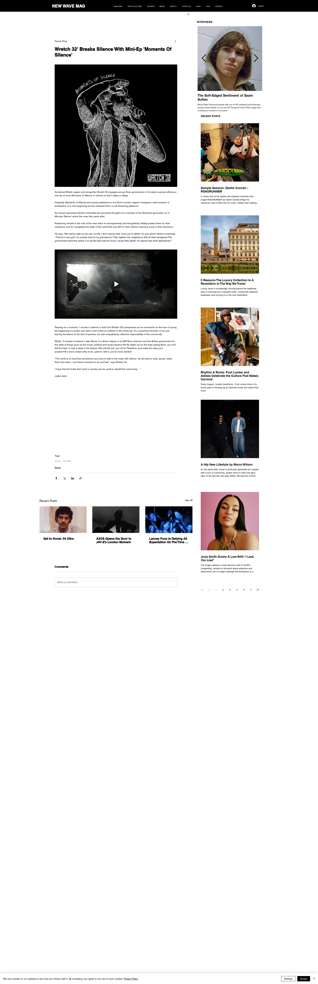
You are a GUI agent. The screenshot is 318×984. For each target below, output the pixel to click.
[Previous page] (209, 590)
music (58, 461)
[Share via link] (80, 478)
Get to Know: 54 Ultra (58, 538)
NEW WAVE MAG (68, 5)
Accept (303, 978)
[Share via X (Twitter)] (64, 478)
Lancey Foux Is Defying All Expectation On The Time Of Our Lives (168, 540)
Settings (288, 978)
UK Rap (67, 461)
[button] (188, 14)
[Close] (314, 978)
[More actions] (175, 41)
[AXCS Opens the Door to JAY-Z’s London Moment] (115, 519)
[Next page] (251, 590)
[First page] (202, 590)
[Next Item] (255, 58)
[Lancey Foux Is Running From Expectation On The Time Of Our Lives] (168, 519)
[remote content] (116, 410)
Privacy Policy (131, 978)
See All (188, 500)
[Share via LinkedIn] (72, 478)
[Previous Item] (203, 58)
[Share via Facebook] (56, 478)
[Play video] (116, 284)
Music (58, 467)
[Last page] (258, 590)
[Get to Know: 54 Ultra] (63, 519)
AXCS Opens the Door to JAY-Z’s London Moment (113, 540)
